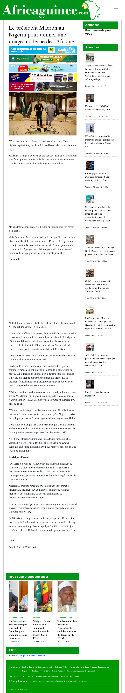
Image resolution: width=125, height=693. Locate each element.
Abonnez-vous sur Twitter (69, 676)
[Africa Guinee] (50, 10)
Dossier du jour (104, 667)
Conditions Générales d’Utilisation (59, 681)
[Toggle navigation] (116, 10)
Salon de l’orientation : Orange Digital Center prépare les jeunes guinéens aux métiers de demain (100, 251)
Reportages (26, 671)
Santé (48, 671)
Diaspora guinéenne (92, 671)
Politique (58, 667)
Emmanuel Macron (36, 655)
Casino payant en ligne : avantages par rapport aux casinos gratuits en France (97, 177)
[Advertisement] (43, 196)
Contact (41, 681)
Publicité (34, 681)
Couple (54, 671)
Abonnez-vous (28, 676)
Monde (72, 667)
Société (25, 667)
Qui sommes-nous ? (81, 681)
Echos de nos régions (46, 667)
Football (35, 671)
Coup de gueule (91, 667)
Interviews (80, 667)
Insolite (67, 671)
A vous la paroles (77, 671)
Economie (33, 667)
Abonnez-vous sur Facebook (47, 676)
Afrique (22, 655)
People (60, 671)
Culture (42, 671)
